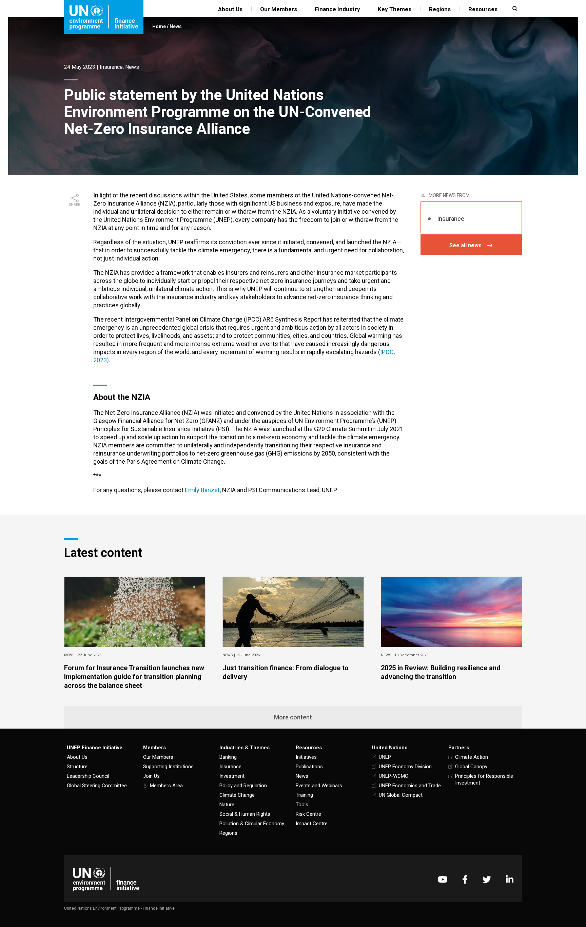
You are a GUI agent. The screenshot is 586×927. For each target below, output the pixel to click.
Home (159, 26)
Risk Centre (308, 814)
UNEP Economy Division (405, 767)
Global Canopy (471, 767)
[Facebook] (465, 879)
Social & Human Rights (244, 814)
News (176, 26)
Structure (77, 767)
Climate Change (237, 795)
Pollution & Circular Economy (251, 823)
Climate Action (471, 757)
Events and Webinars (319, 786)
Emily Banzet (202, 490)
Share (74, 205)
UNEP (385, 757)
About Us (230, 9)
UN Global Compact (401, 795)
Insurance (111, 67)
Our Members (278, 9)
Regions (440, 9)
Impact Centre (312, 823)
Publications (309, 767)
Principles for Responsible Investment (484, 779)
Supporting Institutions (168, 767)
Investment (232, 776)
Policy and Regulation (243, 786)
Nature (226, 805)
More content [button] (293, 717)
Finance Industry (337, 9)
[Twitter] (487, 879)
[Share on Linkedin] (75, 239)
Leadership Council (88, 776)
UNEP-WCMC (393, 776)
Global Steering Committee (97, 786)
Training (304, 795)
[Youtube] (442, 879)
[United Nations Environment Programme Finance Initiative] (106, 879)
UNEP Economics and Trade (410, 786)
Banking (228, 757)
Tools (302, 805)
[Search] (514, 8)
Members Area (166, 786)
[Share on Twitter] (75, 228)
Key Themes (394, 9)
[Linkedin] (509, 879)
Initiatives (306, 757)
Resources (482, 9)
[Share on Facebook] (75, 217)
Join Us (151, 776)
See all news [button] (465, 245)
